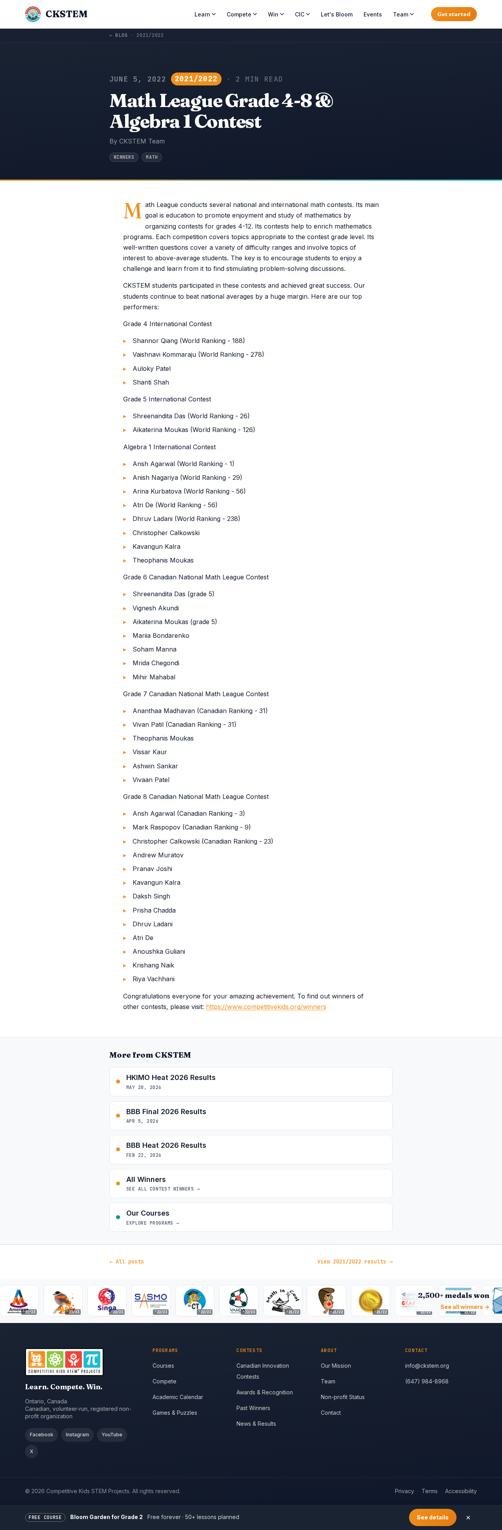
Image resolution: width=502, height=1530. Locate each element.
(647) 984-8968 (427, 1381)
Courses (163, 1365)
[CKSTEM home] (82, 1362)
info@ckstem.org (427, 1365)
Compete (239, 14)
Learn (202, 14)
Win (273, 14)
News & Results (256, 1423)
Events (373, 14)
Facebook (41, 1434)
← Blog (118, 35)
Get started (454, 14)
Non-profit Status (343, 1397)
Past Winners (253, 1408)
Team (400, 14)
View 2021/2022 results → (355, 1261)
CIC (299, 14)
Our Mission (336, 1365)
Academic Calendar (178, 1397)
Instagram (77, 1434)
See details (433, 1517)
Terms (430, 1491)
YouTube (112, 1434)
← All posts (126, 1261)
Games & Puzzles (175, 1412)
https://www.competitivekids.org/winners (266, 1007)
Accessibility (461, 1491)
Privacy (404, 1491)
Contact (331, 1412)
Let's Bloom (337, 14)
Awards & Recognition (264, 1392)
